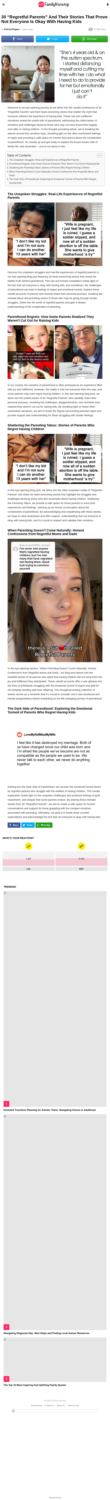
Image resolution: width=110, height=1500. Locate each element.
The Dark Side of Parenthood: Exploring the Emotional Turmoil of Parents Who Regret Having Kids (52, 181)
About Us (61, 1405)
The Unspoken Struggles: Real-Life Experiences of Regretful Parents (44, 160)
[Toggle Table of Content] (98, 155)
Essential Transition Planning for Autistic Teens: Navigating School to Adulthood (50, 1110)
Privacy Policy (36, 1405)
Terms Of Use (73, 1405)
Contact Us (49, 1405)
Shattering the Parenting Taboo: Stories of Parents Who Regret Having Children (49, 167)
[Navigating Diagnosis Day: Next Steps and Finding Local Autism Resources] (55, 1222)
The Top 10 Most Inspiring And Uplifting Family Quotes (35, 1385)
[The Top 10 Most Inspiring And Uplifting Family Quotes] (55, 1360)
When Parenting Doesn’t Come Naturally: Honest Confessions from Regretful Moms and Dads (53, 173)
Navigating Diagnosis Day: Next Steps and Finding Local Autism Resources (46, 1333)
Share (5, 49)
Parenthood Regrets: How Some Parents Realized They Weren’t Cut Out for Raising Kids (54, 163)
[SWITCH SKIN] (107, 4)
